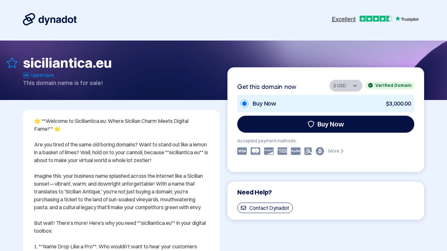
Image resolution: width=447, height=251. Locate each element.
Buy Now (330, 124)
